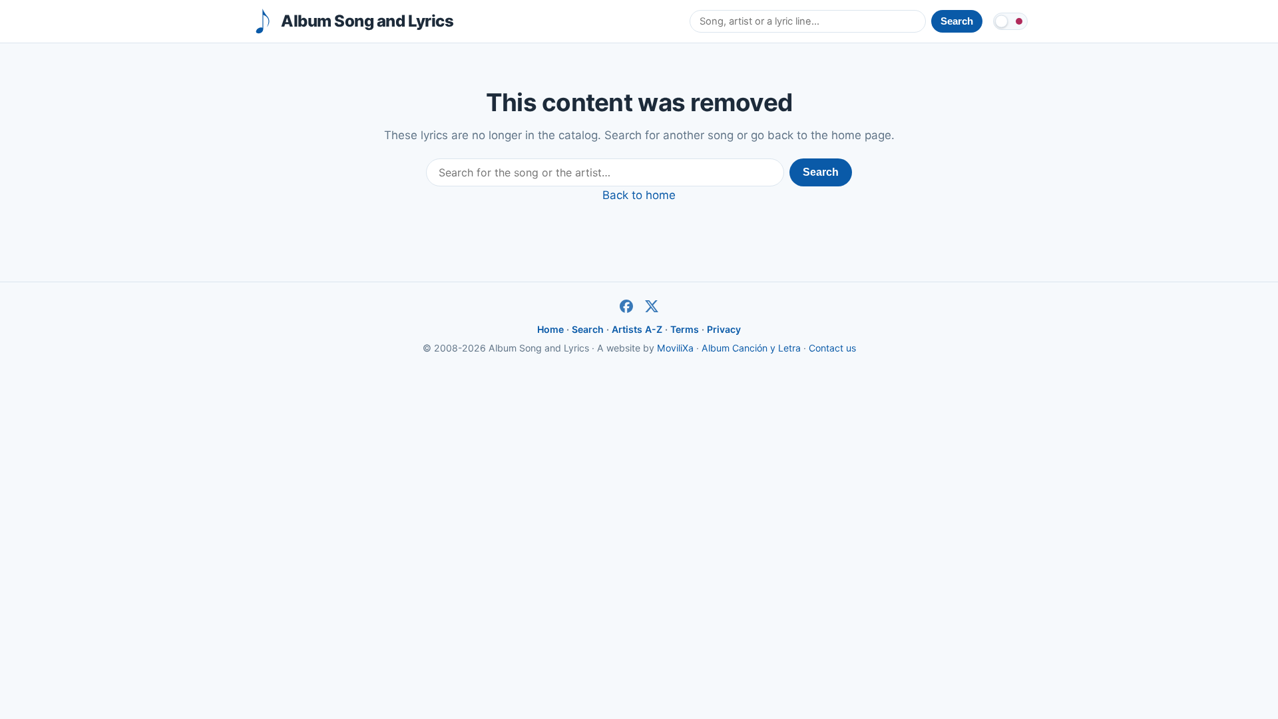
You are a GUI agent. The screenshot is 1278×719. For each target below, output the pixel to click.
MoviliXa (675, 348)
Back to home (639, 195)
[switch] (1010, 21)
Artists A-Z (637, 329)
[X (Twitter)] (651, 306)
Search (821, 172)
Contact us (832, 348)
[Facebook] (626, 306)
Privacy (724, 329)
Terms (684, 329)
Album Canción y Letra (751, 348)
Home (550, 329)
